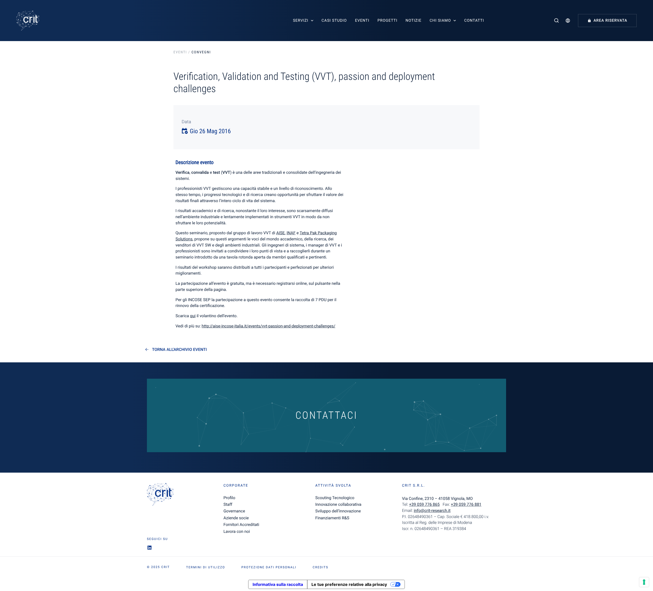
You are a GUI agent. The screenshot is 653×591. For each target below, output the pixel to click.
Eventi (362, 20)
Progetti (387, 20)
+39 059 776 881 (466, 504)
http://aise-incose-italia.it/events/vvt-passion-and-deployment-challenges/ (268, 326)
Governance (234, 511)
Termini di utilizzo (205, 567)
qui (193, 315)
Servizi (300, 20)
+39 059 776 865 (424, 504)
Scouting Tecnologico (334, 497)
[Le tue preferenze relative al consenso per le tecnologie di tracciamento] (644, 582)
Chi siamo (440, 20)
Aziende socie (236, 517)
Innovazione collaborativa (338, 504)
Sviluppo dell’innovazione (338, 511)
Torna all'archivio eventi (179, 349)
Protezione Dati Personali (268, 567)
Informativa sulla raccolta (278, 584)
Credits (320, 567)
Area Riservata (610, 20)
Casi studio (334, 20)
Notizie (413, 20)
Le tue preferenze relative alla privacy (349, 584)
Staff (227, 504)
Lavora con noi (236, 531)
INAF (290, 232)
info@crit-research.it (432, 510)
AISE (280, 232)
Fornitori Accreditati (241, 524)
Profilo (229, 497)
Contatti (474, 20)
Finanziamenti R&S (332, 517)
